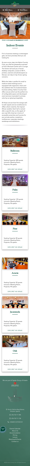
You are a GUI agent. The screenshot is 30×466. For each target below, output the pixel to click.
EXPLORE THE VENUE (15, 169)
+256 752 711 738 (16, 418)
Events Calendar (15, 429)
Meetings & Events (15, 439)
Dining (15, 435)
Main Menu (8, 10)
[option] (15, 395)
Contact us (15, 441)
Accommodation (15, 433)
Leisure (15, 437)
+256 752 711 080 (16, 415)
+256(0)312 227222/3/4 (16, 422)
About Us (15, 431)
